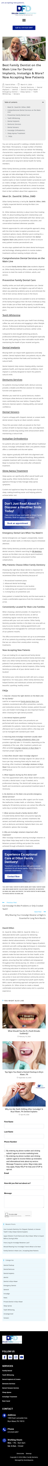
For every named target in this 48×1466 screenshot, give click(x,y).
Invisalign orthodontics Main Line (26, 739)
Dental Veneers (13, 127)
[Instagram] (16, 1357)
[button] (24, 20)
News (5, 1298)
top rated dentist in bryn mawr (34, 891)
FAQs (10, 136)
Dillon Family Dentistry (27, 889)
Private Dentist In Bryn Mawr (13, 1302)
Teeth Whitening (13, 118)
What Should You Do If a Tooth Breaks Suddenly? (24, 1032)
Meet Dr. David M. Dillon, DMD (18, 107)
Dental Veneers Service (10, 1388)
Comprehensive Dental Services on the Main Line (24, 111)
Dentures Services (14, 124)
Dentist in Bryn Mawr (29, 89)
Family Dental (7, 1371)
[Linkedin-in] (10, 1357)
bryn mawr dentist (12, 889)
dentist (15, 89)
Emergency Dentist (10, 92)
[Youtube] (21, 1357)
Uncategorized (8, 1314)
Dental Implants (13, 121)
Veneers (17, 94)
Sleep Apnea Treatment (16, 133)
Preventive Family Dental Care (18, 115)
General (6, 1290)
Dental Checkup (11, 87)
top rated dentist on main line (12, 893)
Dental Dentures (27, 87)
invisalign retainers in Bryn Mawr (26, 748)
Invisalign (7, 1294)
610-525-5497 (13, 1432)
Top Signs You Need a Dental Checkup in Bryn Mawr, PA (24, 1073)
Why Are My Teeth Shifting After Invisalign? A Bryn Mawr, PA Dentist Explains (24, 1110)
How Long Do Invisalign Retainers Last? (17, 1243)
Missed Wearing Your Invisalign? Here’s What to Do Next (22, 1247)
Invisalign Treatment (9, 1397)
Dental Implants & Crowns (11, 1379)
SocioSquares (28, 1460)
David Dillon (10, 84)
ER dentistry (37, 551)
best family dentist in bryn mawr (17, 887)
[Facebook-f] (4, 1357)
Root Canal (6, 1401)
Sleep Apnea (25, 92)
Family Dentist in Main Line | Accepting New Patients (21, 1251)
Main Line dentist (17, 891)
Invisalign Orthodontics (16, 130)
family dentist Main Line (30, 701)
